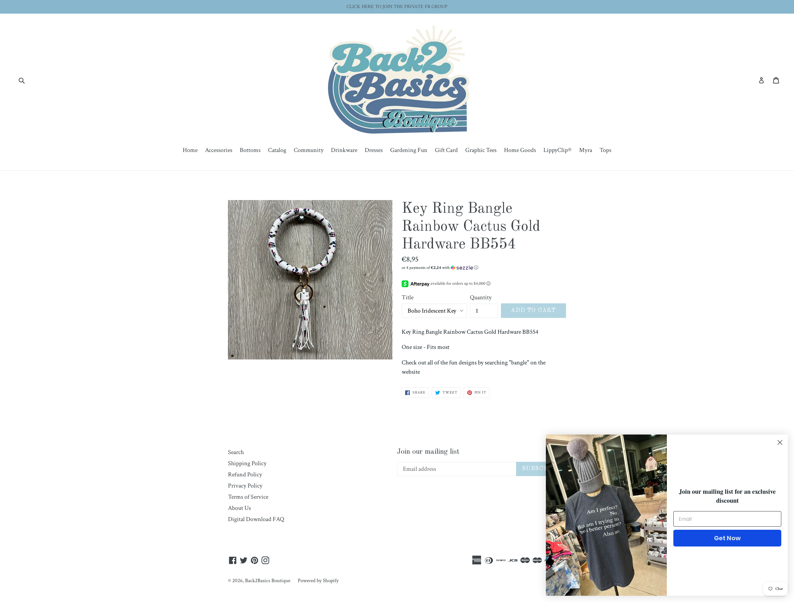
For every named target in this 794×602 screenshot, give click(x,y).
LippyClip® (557, 150)
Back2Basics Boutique (267, 580)
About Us (239, 508)
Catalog (277, 150)
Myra (585, 150)
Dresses (374, 150)
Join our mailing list (428, 452)
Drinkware (344, 150)
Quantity (481, 297)
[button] (484, 267)
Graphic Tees (481, 150)
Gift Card (446, 150)
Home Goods (520, 150)
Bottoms (250, 150)
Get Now (727, 538)
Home (190, 150)
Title (407, 297)
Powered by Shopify (318, 580)
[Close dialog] (779, 442)
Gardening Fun (408, 150)
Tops (605, 150)
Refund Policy (245, 474)
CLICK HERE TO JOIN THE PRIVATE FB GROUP (397, 6)
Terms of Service (248, 497)
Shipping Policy (247, 463)
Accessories (218, 150)
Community (308, 150)
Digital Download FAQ (256, 519)
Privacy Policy (245, 486)
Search (236, 452)
